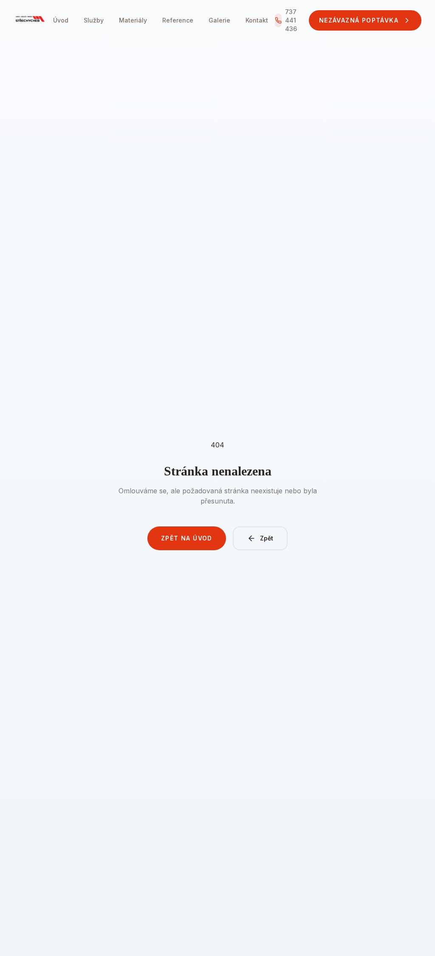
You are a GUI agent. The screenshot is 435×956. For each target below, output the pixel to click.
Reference (177, 20)
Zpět (266, 538)
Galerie (219, 20)
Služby (94, 20)
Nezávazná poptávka (358, 20)
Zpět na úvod (186, 538)
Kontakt (257, 20)
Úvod (60, 20)
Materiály (133, 20)
